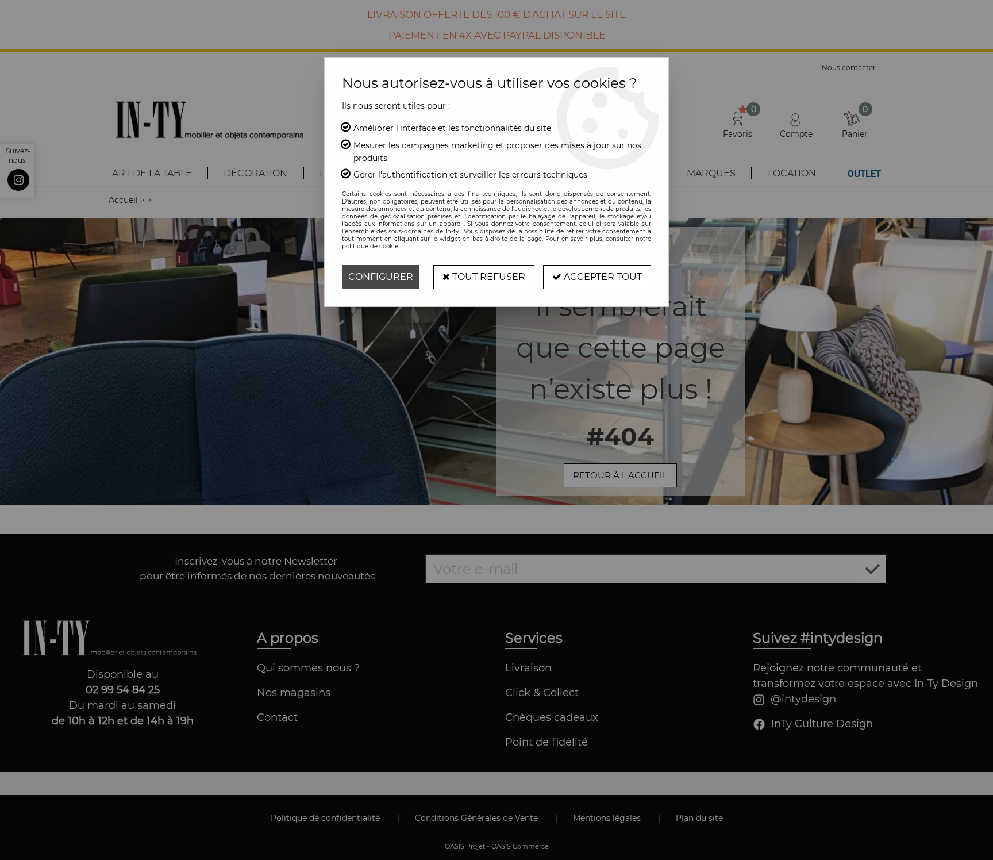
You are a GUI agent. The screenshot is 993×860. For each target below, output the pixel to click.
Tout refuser (487, 276)
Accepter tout (601, 276)
